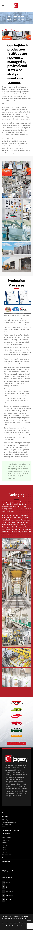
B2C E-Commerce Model (9, 827)
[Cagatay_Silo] (16, 249)
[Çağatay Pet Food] (16, 5)
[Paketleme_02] (16, 560)
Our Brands (6, 833)
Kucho (5, 847)
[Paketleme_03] (16, 677)
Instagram (9, 895)
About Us (5, 816)
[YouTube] (14, 30)
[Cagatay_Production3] (16, 231)
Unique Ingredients (7, 820)
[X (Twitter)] (6, 30)
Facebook (9, 891)
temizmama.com (6, 854)
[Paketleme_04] (16, 618)
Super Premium (6, 837)
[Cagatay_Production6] (16, 168)
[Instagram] (12, 30)
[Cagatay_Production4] (16, 187)
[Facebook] (9, 30)
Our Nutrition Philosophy (11, 830)
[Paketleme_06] (16, 657)
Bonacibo (6, 840)
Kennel (5, 852)
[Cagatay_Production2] (16, 209)
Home (4, 813)
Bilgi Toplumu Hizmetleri (10, 871)
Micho (5, 845)
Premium (4, 842)
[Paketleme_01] (16, 544)
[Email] (3, 30)
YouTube (9, 900)
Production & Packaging (9, 822)
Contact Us (6, 861)
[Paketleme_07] (16, 588)
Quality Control (6, 824)
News (4, 858)
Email (8, 883)
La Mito (5, 850)
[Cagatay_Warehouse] (16, 264)
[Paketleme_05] (16, 638)
